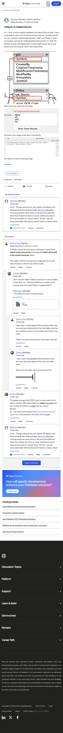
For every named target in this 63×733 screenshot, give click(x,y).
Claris (4, 556)
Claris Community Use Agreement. (17, 690)
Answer (29, 186)
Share (50, 186)
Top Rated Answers (12, 194)
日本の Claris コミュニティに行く (36, 711)
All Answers (9, 237)
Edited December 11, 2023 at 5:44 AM (24, 22)
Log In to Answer (31, 463)
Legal (51, 706)
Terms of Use (40, 706)
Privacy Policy (7, 711)
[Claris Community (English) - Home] (31, 4)
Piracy (17, 711)
